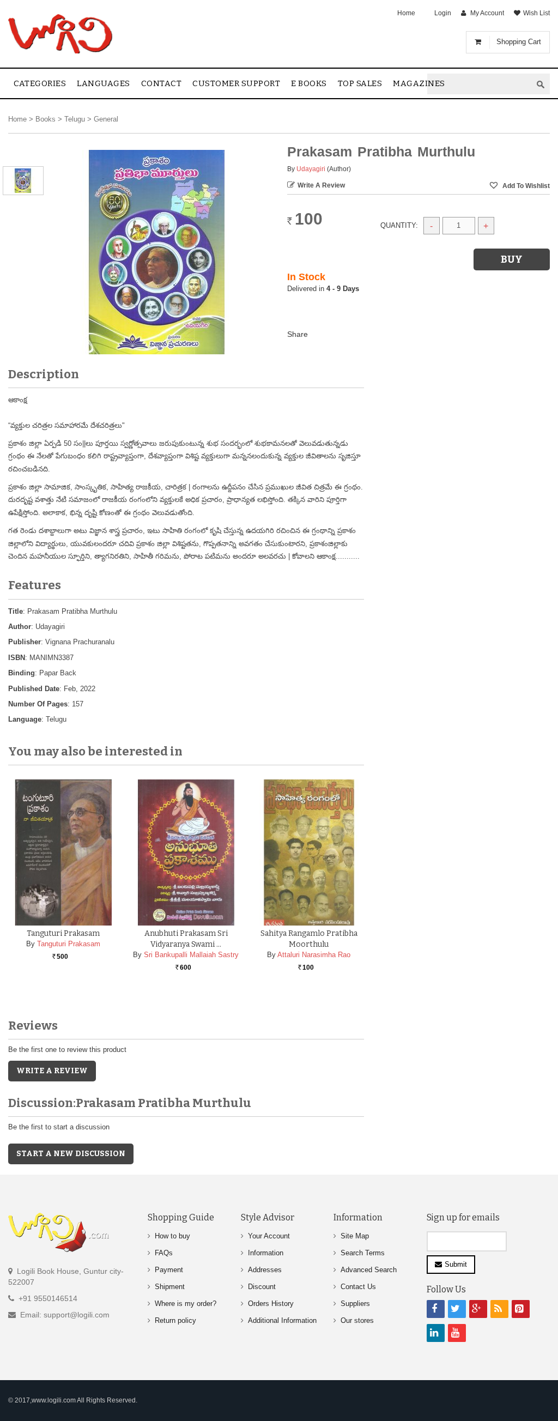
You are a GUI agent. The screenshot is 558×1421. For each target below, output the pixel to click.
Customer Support (236, 83)
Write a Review (321, 185)
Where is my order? (185, 1303)
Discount (262, 1287)
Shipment (170, 1287)
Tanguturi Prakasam (63, 933)
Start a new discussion (70, 1153)
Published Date (33, 689)
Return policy (175, 1320)
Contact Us (358, 1287)
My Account (487, 13)
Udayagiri (310, 169)
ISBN (16, 658)
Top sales (360, 83)
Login (442, 13)
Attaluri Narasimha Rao (313, 955)
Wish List (536, 13)
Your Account (269, 1236)
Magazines (419, 83)
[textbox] (479, 84)
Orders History (271, 1303)
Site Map (355, 1236)
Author (19, 626)
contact (161, 83)
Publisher (24, 642)
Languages (103, 83)
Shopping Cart (518, 42)
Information (265, 1253)
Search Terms (363, 1253)
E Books (309, 83)
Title (15, 611)
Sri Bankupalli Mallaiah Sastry (191, 955)
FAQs (164, 1253)
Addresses (265, 1270)
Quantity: (399, 225)
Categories (40, 83)
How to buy (172, 1236)
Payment (169, 1270)
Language (24, 719)
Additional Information (282, 1320)
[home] (61, 33)
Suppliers (355, 1303)
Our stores (357, 1320)
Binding (21, 673)
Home (406, 13)
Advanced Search (369, 1270)
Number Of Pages (38, 704)
